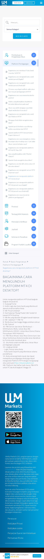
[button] (41, 3)
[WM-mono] (4, 3)
